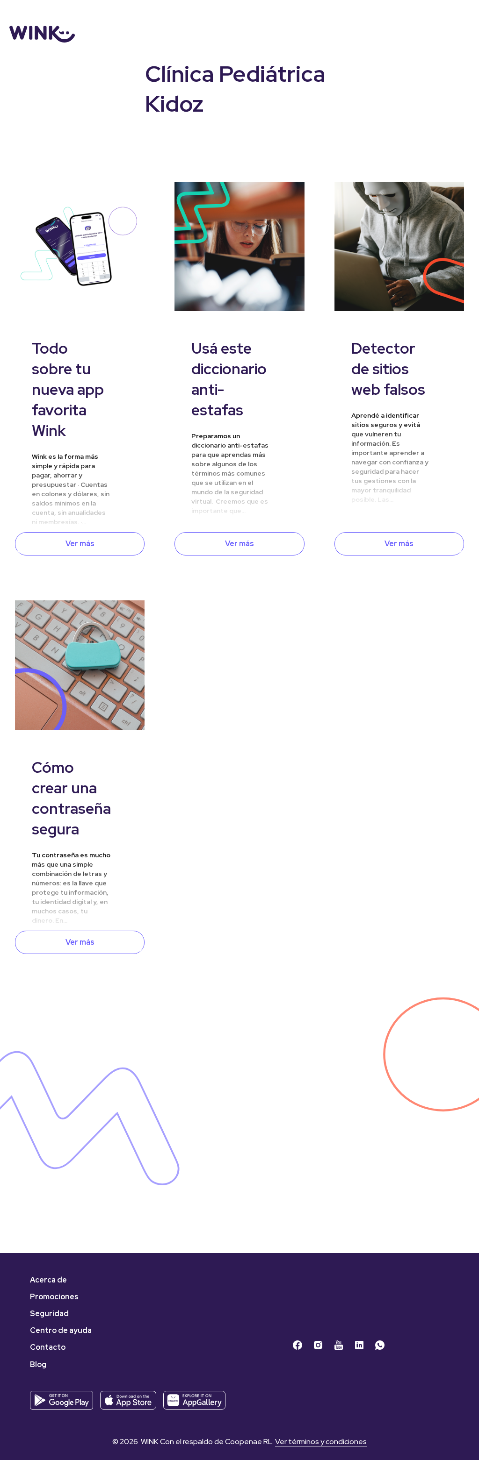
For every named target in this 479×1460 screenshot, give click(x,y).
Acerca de (48, 1280)
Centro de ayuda (61, 1330)
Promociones (54, 1297)
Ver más (79, 543)
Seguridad (49, 1313)
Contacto (47, 1347)
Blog (38, 1364)
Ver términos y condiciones (321, 1441)
